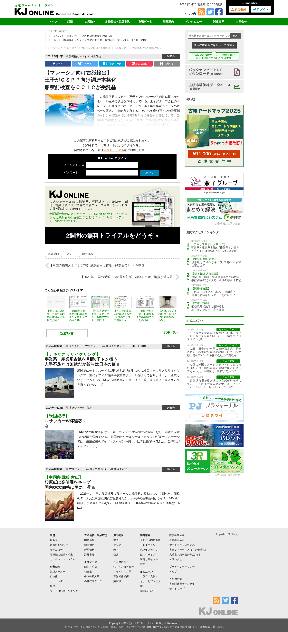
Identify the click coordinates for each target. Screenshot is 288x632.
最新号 (54, 540)
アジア (86, 56)
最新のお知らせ (59, 544)
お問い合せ (175, 559)
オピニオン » (194, 320)
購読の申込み (177, 535)
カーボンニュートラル (62, 559)
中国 (97, 469)
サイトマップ (177, 588)
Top (278, 615)
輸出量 (88, 571)
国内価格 (89, 540)
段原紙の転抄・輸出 (61, 554)
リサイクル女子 (122, 571)
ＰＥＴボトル (147, 544)
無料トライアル (113, 150)
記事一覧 (69, 47)
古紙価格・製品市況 (117, 21)
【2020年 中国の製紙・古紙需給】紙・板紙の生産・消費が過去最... (127, 277)
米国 (143, 346)
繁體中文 (233, 534)
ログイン (262, 9)
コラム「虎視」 (149, 576)
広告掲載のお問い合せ (227, 223)
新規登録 (240, 9)
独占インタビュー (123, 566)
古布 (142, 564)
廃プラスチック (149, 549)
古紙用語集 (175, 578)
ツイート (87, 63)
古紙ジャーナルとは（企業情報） (188, 549)
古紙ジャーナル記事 (96, 346)
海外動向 (168, 21)
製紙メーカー (57, 571)
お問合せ (241, 21)
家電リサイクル (149, 559)
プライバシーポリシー (182, 566)
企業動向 (90, 21)
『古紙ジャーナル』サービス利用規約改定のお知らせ (81, 35)
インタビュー (193, 21)
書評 (142, 586)
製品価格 (89, 549)
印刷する (168, 63)
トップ (53, 21)
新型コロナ (56, 549)
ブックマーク (114, 63)
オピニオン (146, 571)
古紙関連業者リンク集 (182, 583)
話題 (70, 21)
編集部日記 (146, 591)
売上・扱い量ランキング (64, 591)
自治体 (54, 576)
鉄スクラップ (147, 554)
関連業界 (218, 21)
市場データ (145, 21)
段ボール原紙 (108, 469)
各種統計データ (93, 581)
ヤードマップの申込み (182, 544)
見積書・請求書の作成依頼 (184, 554)
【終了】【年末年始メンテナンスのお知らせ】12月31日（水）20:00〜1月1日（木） (99, 40)
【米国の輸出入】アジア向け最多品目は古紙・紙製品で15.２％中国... (98, 265)
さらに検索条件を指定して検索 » (214, 45)
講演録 (117, 581)
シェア (59, 63)
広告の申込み (177, 540)
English (220, 534)
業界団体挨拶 (121, 576)
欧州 (116, 554)
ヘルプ (188, 13)
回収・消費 (90, 566)
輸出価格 (96, 56)
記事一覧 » (171, 332)
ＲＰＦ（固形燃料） (151, 540)
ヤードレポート (131, 346)
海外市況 (122, 469)
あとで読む (141, 63)
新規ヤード (56, 586)
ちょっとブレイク (150, 581)
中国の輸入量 (92, 576)
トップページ (52, 47)
